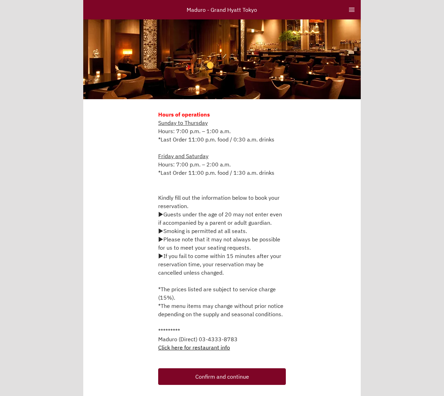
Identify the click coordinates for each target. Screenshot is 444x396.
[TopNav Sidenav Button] (352, 10)
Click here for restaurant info (194, 347)
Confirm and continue (222, 376)
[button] (222, 376)
